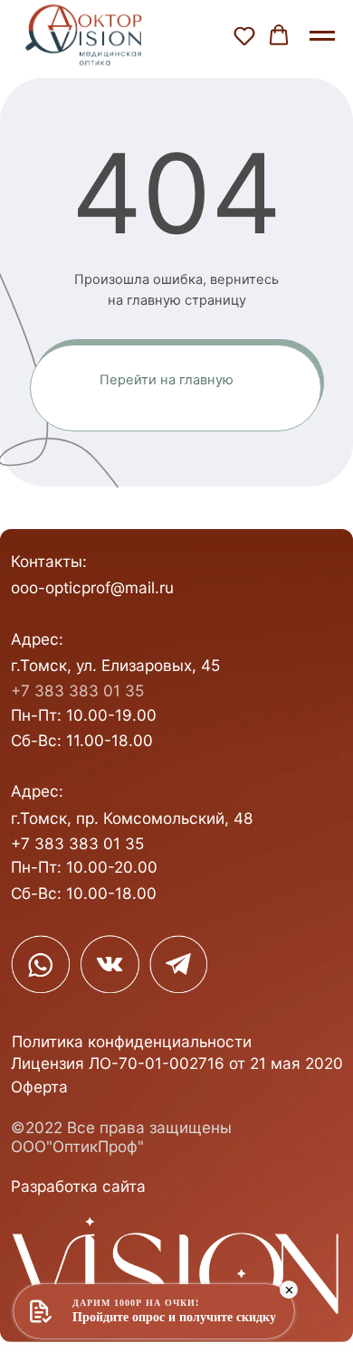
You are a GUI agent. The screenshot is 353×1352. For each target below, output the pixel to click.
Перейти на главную (167, 380)
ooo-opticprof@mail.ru (92, 587)
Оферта (39, 1086)
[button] (244, 35)
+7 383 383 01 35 (77, 690)
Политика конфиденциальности (132, 1041)
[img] (40, 964)
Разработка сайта (78, 1186)
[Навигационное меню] (322, 36)
